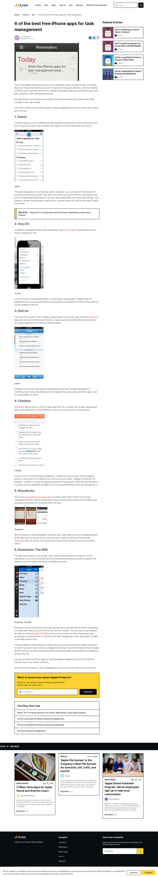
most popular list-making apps (38, 497)
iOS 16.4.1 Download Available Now (31, 731)
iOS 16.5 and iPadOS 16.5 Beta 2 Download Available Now (40, 725)
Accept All (148, 872)
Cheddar (18, 407)
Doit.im (93, 317)
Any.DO (67, 230)
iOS (33, 15)
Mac (71, 5)
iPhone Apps (63, 852)
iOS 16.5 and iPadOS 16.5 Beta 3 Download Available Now (40, 719)
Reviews (79, 5)
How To (61, 856)
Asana (31, 123)
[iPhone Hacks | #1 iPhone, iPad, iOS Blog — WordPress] (21, 5)
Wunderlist (19, 541)
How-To (62, 5)
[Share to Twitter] (94, 37)
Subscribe (88, 692)
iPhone (38, 5)
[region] (79, 872)
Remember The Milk (39, 633)
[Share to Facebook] (90, 37)
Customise (134, 872)
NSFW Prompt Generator (97, 5)
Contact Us (62, 842)
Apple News (63, 847)
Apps (53, 5)
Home (17, 15)
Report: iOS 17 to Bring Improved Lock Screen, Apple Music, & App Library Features (51, 713)
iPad (46, 5)
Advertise (62, 861)
